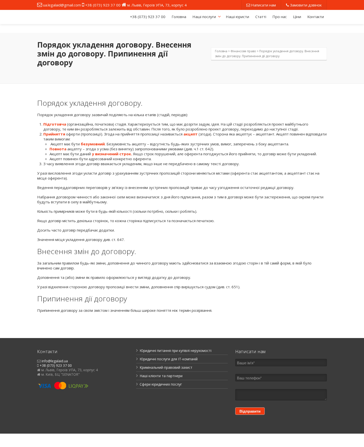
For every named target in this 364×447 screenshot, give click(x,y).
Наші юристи (237, 16)
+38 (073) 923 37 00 (103, 4)
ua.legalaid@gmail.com (62, 4)
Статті (260, 16)
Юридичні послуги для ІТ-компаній (169, 359)
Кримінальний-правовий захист (166, 367)
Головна (179, 16)
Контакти (315, 16)
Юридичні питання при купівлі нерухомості (175, 350)
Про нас (279, 16)
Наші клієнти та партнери (161, 375)
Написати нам (263, 4)
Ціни (297, 16)
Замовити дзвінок (305, 4)
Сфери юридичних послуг (161, 384)
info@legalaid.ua (55, 361)
